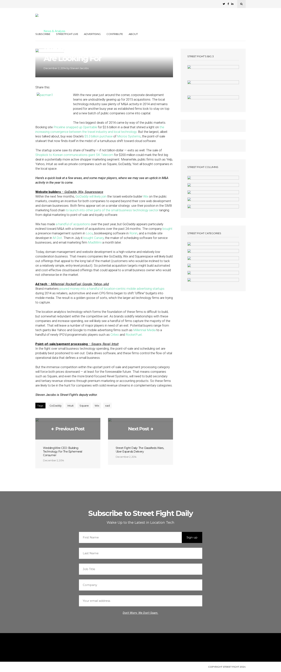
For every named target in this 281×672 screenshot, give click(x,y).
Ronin (133, 233)
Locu (89, 233)
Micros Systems (129, 136)
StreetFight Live (67, 33)
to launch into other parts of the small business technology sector (112, 210)
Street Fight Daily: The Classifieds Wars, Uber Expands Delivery (140, 449)
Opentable (90, 127)
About (133, 33)
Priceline (59, 127)
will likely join (97, 196)
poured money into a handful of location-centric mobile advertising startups (111, 288)
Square (84, 405)
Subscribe (42, 33)
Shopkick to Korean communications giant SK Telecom (74, 155)
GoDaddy (82, 196)
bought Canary (93, 238)
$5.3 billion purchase (98, 136)
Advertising (92, 33)
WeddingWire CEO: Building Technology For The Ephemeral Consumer (62, 451)
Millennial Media (144, 330)
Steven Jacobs (79, 68)
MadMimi (95, 242)
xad (107, 405)
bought (167, 229)
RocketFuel (134, 334)
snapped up (74, 127)
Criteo (114, 334)
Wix (145, 196)
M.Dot (57, 238)
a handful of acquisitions (73, 224)
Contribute (114, 33)
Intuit (70, 405)
